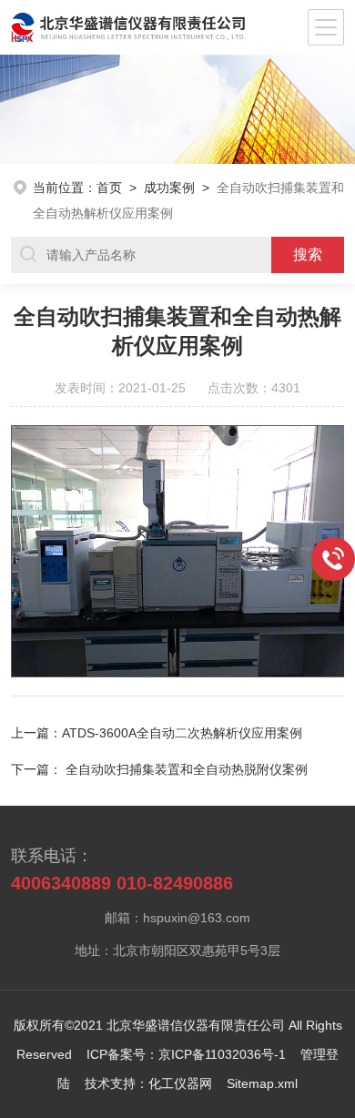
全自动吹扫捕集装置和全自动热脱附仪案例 (187, 769)
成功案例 (169, 187)
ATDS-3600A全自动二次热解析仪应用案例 (182, 733)
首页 (109, 187)
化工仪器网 (180, 1083)
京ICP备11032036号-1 (222, 1054)
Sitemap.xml (262, 1083)
